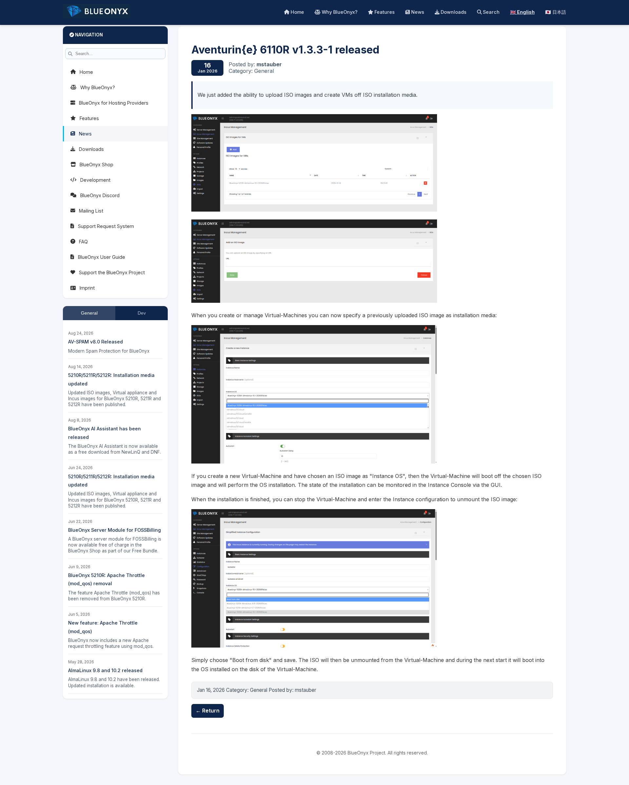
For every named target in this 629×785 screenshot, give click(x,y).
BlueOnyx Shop (96, 164)
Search (491, 12)
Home (296, 12)
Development (95, 180)
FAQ (83, 241)
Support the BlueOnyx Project (112, 272)
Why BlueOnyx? (338, 12)
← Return (207, 710)
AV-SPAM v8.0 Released (95, 341)
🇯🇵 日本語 (555, 12)
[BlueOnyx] (96, 12)
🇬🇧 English (522, 12)
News (417, 12)
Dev (142, 313)
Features (384, 12)
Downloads (453, 12)
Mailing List (91, 211)
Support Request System (106, 226)
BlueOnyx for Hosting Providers (113, 103)
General (89, 313)
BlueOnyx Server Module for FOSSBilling (114, 530)
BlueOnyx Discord (100, 195)
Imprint (87, 288)
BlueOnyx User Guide (101, 257)
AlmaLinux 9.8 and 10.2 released (105, 670)
